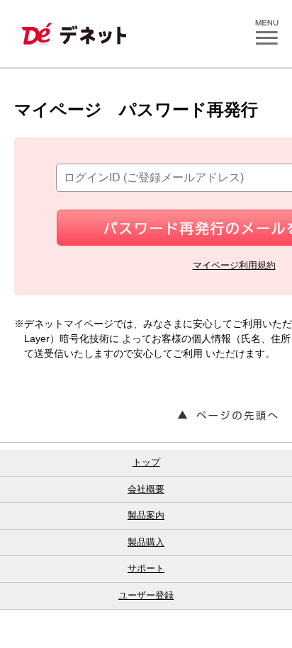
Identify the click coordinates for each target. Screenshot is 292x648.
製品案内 (146, 515)
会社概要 (146, 489)
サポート (146, 568)
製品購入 (146, 542)
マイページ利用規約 (234, 265)
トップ (146, 462)
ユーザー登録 (146, 595)
